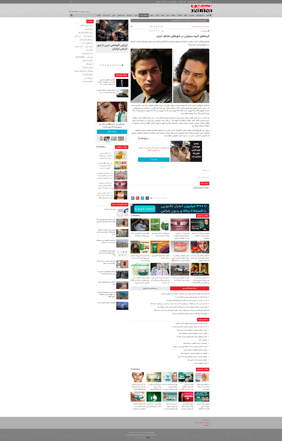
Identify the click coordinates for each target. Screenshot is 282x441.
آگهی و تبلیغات (182, 2)
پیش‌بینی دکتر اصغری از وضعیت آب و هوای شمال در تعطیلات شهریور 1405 (106, 294)
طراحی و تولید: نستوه (140, 438)
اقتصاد (179, 15)
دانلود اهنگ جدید (88, 74)
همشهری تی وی (173, 2)
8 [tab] (105, 65)
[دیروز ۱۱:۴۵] (122, 223)
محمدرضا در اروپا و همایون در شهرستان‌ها (195, 343)
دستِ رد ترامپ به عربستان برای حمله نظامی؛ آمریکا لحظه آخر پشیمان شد (186, 300)
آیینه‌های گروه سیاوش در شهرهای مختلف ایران (183, 36)
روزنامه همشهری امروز (206, 2)
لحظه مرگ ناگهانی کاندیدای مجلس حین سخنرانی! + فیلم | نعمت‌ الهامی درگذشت (184, 294)
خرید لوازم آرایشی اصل (86, 40)
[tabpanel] (112, 36)
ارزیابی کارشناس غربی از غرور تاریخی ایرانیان (112, 47)
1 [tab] (122, 65)
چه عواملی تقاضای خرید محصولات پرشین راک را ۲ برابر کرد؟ (105, 241)
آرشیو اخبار (199, 15)
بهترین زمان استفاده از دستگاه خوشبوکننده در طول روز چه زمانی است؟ (106, 232)
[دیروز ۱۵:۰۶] (122, 212)
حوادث (99, 15)
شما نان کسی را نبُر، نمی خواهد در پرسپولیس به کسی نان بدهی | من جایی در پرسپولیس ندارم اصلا (179, 304)
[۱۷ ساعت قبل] (122, 93)
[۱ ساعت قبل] (112, 30)
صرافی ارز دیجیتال (87, 60)
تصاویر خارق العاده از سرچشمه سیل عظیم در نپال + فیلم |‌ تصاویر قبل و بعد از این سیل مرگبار (180, 310)
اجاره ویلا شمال (88, 36)
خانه (208, 15)
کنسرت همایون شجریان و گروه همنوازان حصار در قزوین (191, 323)
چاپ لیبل (90, 57)
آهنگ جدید (89, 50)
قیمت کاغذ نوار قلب (109, 209)
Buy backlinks (80, 57)
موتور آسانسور (89, 29)
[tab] (189, 288)
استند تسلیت (79, 47)
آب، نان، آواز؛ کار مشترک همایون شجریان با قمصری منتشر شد (189, 327)
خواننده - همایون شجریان (201, 188)
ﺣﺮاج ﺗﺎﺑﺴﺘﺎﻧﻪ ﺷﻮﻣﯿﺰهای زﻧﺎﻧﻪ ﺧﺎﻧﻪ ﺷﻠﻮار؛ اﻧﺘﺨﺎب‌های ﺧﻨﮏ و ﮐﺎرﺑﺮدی (105, 221)
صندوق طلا (89, 64)
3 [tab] (117, 65)
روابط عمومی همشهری (161, 2)
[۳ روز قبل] (122, 254)
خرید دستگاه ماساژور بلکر (85, 33)
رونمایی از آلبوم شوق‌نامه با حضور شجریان (195, 350)
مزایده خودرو (89, 47)
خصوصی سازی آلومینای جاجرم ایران (106, 283)
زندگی (157, 15)
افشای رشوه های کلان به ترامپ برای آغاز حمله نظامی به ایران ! (189, 314)
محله (162, 15)
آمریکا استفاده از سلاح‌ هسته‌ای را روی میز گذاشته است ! (191, 297)
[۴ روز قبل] (122, 275)
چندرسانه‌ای (121, 15)
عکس (113, 15)
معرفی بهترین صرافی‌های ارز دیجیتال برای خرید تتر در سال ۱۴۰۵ (107, 253)
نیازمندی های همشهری (193, 2)
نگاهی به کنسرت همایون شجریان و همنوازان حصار (193, 333)
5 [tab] (112, 65)
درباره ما (205, 420)
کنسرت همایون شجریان (200, 363)
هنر (192, 27)
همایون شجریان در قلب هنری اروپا (197, 360)
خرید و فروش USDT (87, 26)
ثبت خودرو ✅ (112, 131)
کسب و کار (106, 15)
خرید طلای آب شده (87, 43)
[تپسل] (139, 138)
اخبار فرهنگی (198, 27)
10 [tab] (100, 65)
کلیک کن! (154, 159)
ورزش (136, 15)
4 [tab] (115, 65)
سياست (191, 15)
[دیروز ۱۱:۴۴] (122, 233)
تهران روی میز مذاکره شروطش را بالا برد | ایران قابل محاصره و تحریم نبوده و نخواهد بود (182, 307)
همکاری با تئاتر (203, 340)
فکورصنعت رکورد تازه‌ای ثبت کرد (106, 303)
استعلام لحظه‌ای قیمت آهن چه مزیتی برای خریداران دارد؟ (106, 273)
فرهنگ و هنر (144, 15)
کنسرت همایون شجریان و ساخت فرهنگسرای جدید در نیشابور (190, 347)
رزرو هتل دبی (89, 78)
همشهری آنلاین (200, 8)
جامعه (173, 15)
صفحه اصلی (206, 27)
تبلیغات (206, 425)
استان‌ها (129, 15)
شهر (168, 15)
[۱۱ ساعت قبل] (122, 83)
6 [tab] (110, 65)
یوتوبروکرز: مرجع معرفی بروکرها (84, 71)
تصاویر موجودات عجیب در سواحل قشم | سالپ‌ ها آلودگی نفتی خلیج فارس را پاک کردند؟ (181, 20)
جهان (185, 15)
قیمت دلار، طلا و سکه (202, 423)
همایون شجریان (194, 135)
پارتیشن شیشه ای (88, 67)
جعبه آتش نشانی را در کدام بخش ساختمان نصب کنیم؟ (105, 262)
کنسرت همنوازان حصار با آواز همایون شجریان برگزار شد (191, 337)
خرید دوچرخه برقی (87, 53)
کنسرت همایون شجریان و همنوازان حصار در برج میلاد (192, 330)
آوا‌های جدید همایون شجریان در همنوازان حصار (194, 353)
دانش (151, 15)
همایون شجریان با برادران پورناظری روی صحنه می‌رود (192, 357)
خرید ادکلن (78, 36)
